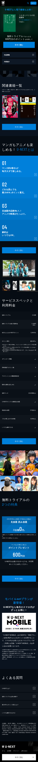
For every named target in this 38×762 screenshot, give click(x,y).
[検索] (28, 3)
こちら (31, 350)
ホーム (3, 750)
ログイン (33, 3)
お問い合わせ (24, 750)
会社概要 (9, 750)
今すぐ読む (19, 45)
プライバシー (16, 750)
